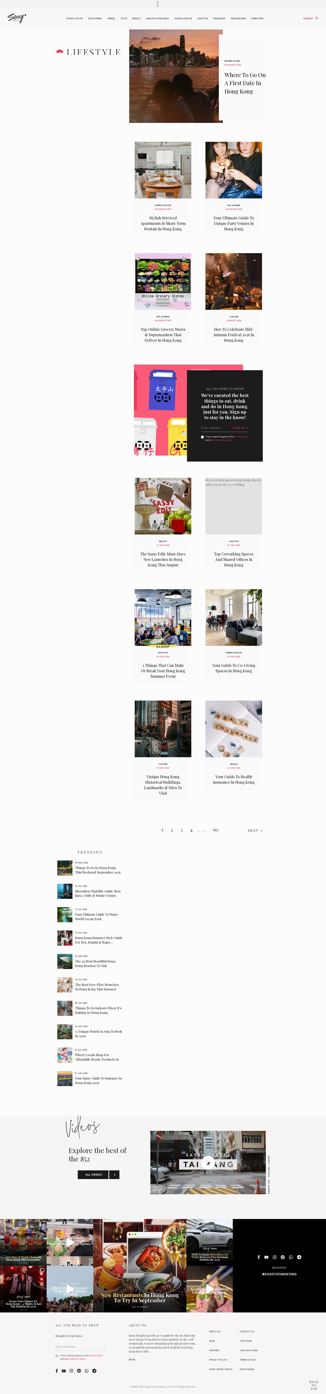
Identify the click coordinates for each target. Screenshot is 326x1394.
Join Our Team (248, 1350)
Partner (214, 1350)
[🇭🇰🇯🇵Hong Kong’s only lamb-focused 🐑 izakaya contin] (209, 1289)
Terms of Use (248, 1360)
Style (124, 18)
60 (215, 829)
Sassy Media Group (220, 1369)
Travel (111, 18)
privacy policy (241, 436)
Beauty (136, 18)
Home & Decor (183, 18)
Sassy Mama (247, 1369)
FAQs (212, 1341)
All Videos (93, 1175)
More (132, 1359)
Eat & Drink (95, 18)
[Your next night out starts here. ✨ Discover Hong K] (23, 1242)
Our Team (245, 1341)
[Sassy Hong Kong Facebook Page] (259, 1257)
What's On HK (74, 18)
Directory (257, 18)
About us (214, 1331)
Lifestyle (202, 18)
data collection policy (220, 440)
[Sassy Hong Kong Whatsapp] (291, 1257)
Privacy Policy (218, 1360)
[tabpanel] (90, 868)
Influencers (238, 18)
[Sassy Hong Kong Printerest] (283, 1257)
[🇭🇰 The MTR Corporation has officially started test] (209, 1242)
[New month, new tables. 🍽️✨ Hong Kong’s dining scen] (139, 1265)
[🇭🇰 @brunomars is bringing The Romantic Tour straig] (23, 1289)
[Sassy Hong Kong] (17, 18)
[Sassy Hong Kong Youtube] (266, 1257)
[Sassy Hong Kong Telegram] (299, 1257)
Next (253, 831)
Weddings (219, 18)
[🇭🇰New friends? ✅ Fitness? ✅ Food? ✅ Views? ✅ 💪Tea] (70, 1289)
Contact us (247, 1331)
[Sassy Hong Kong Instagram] (274, 1257)
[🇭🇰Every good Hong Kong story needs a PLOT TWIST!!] (70, 1242)
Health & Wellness (157, 18)
